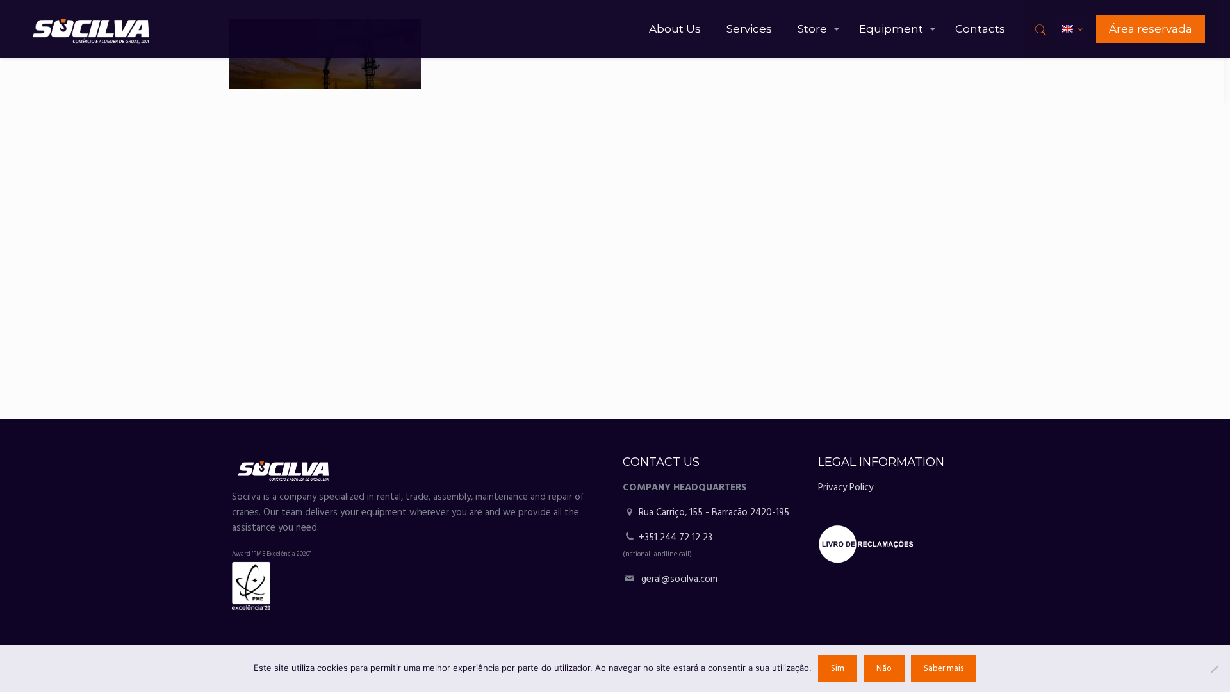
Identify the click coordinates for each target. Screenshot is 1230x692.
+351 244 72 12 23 (675, 537)
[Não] (1214, 669)
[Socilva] (90, 29)
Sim (837, 668)
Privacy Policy (845, 487)
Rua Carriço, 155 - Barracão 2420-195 (712, 512)
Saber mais (944, 668)
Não (884, 668)
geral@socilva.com (679, 579)
